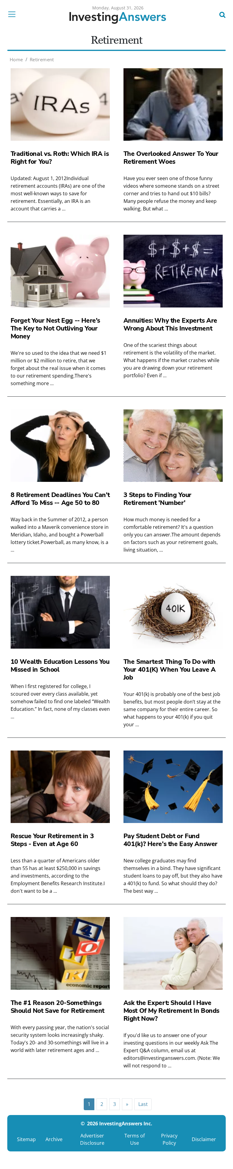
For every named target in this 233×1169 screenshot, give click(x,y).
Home (16, 59)
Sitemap (26, 1139)
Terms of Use (134, 1139)
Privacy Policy (169, 1139)
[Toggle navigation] (13, 14)
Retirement (42, 59)
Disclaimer (204, 1139)
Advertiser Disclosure (92, 1139)
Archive (54, 1139)
